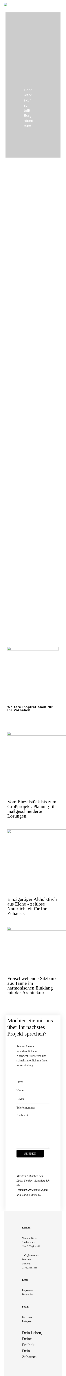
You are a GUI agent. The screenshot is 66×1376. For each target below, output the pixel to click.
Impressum (27, 1290)
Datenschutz (28, 1294)
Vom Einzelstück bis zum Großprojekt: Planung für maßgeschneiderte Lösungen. (31, 809)
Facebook (27, 1317)
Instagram (27, 1321)
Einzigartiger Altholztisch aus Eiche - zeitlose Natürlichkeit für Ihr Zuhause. (32, 906)
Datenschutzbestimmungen (32, 1189)
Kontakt (26, 1227)
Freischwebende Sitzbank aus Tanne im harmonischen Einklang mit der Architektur (32, 985)
